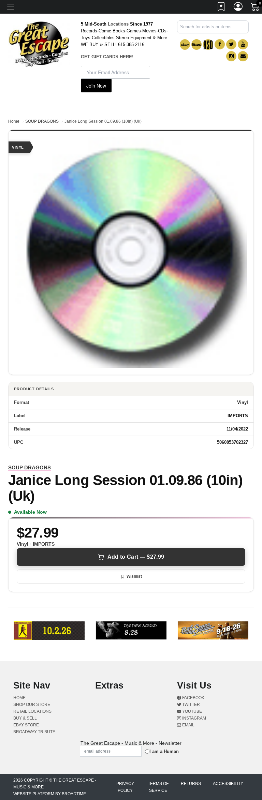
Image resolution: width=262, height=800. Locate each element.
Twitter (190, 704)
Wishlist (134, 576)
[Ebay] (185, 44)
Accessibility (228, 783)
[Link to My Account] (238, 8)
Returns (191, 783)
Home (13, 121)
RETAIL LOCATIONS (32, 711)
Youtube (191, 711)
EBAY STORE (26, 725)
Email (187, 725)
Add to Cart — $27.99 (135, 557)
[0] (255, 8)
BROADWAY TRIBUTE (34, 731)
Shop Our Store (31, 704)
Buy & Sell (25, 718)
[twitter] (231, 44)
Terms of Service (158, 787)
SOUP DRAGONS (42, 121)
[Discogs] (196, 44)
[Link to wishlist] (221, 8)
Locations (118, 24)
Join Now (96, 85)
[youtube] (243, 44)
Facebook (192, 697)
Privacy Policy (125, 787)
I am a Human (164, 751)
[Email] (243, 56)
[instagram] (231, 56)
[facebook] (219, 44)
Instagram (193, 718)
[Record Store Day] (208, 44)
